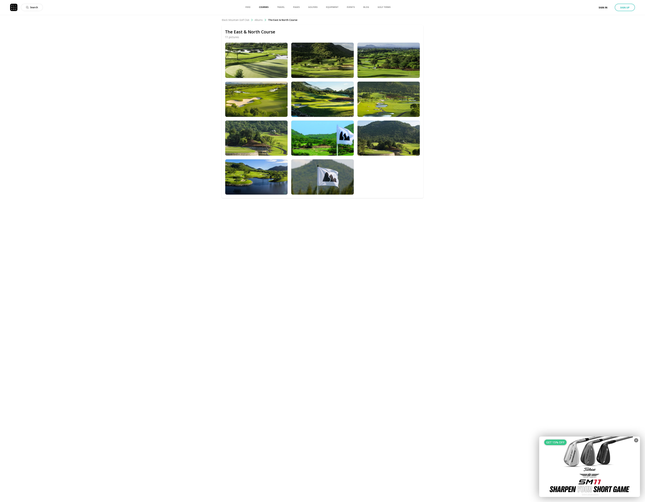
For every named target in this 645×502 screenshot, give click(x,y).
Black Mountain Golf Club (235, 19)
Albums (259, 19)
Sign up (625, 7)
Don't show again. (590, 494)
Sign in (603, 7)
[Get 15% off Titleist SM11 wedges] (589, 467)
